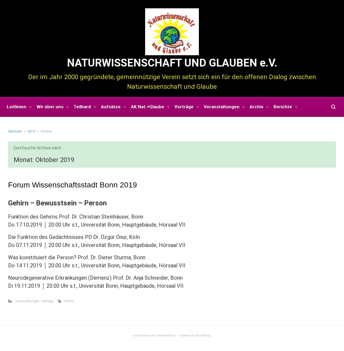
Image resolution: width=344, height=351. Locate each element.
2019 (31, 131)
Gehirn (69, 301)
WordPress (203, 335)
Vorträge (47, 301)
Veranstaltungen (27, 301)
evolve (137, 335)
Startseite (15, 131)
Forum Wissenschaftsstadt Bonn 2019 (72, 185)
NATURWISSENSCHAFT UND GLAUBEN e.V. (172, 63)
